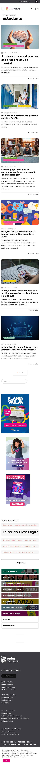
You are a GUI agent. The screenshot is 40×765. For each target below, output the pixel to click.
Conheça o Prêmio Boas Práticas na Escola (18, 552)
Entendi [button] (6, 760)
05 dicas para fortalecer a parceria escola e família (19, 117)
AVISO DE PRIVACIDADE (12, 745)
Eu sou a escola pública (10, 734)
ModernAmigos (7, 697)
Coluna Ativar (9, 337)
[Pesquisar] (24, 381)
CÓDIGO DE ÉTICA (8, 742)
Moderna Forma (7, 700)
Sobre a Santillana (8, 687)
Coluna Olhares (24, 106)
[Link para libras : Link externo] (37, 1)
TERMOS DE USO (25, 742)
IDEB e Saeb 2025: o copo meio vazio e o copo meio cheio (21, 540)
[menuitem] (23, 1)
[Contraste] (33, 1)
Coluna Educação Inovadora (14, 46)
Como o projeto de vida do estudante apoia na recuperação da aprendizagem (18, 172)
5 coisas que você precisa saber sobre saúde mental (20, 60)
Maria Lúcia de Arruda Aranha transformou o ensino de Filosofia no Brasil (21, 546)
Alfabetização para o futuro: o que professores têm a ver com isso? (19, 348)
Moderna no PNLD (8, 690)
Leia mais (22, 757)
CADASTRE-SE (8, 676)
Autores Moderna (10, 44)
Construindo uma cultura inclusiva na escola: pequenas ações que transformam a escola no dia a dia (21, 525)
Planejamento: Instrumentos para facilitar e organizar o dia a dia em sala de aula (19, 293)
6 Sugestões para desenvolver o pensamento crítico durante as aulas (18, 234)
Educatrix (5, 703)
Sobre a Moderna (7, 684)
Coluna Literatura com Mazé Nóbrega (15, 718)
